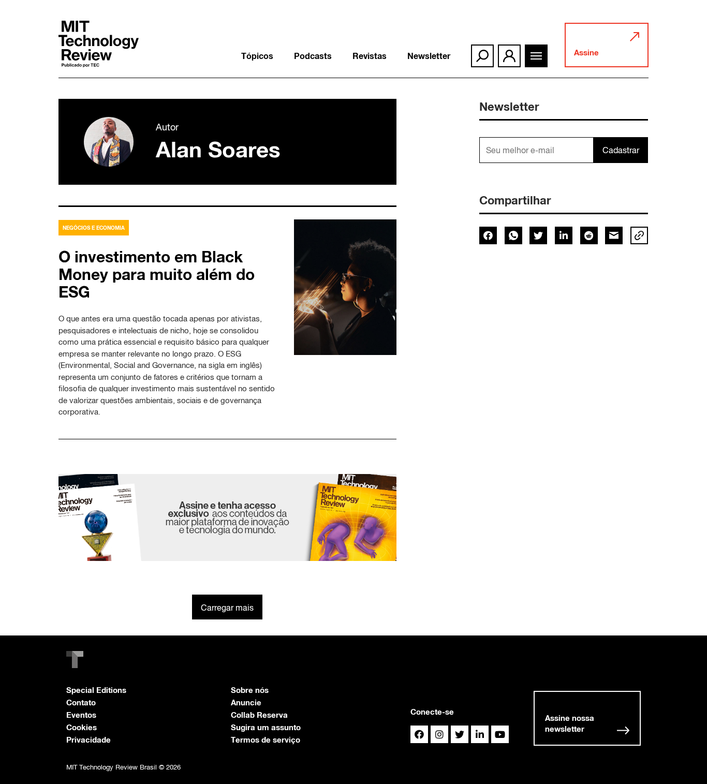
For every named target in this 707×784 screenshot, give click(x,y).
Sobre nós (250, 689)
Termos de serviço (265, 739)
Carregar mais (227, 607)
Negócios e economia (94, 228)
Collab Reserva (259, 714)
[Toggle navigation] (536, 56)
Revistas (369, 56)
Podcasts (313, 56)
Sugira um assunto (266, 727)
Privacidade (88, 739)
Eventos (81, 714)
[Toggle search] (482, 56)
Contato (81, 702)
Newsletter (428, 56)
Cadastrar (620, 150)
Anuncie (246, 702)
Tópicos (257, 56)
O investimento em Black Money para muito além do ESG (156, 274)
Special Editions (96, 689)
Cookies (81, 727)
